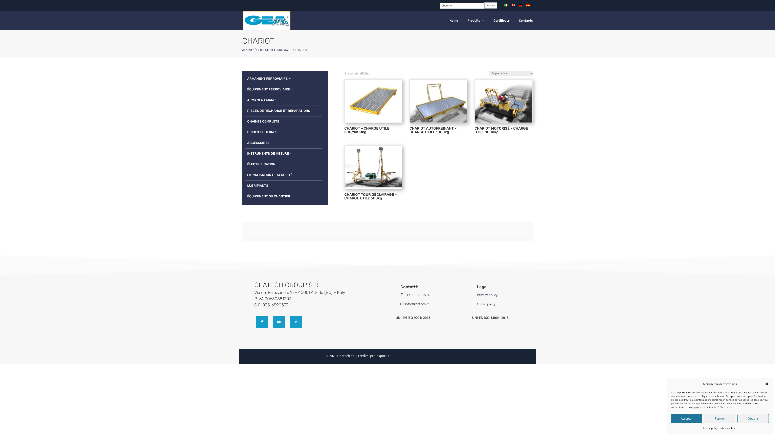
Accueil (247, 50)
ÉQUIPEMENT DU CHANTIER (268, 196)
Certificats (501, 20)
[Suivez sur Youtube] (279, 322)
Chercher (490, 5)
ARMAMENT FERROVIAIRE (267, 79)
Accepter (687, 418)
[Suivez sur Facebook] (262, 322)
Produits (473, 20)
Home (453, 20)
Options (753, 418)
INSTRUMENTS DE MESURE (268, 153)
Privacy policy (727, 428)
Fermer (720, 418)
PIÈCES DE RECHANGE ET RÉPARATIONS (278, 111)
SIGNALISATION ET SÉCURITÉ (270, 175)
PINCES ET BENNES (262, 132)
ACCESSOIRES (258, 143)
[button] (767, 384)
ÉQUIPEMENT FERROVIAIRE (273, 50)
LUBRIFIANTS (257, 186)
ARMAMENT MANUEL (263, 100)
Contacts (526, 20)
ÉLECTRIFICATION (261, 164)
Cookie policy (710, 428)
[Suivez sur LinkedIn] (296, 322)
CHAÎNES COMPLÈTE (263, 121)
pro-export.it (380, 356)
